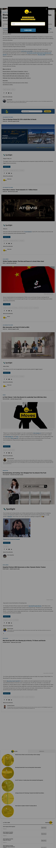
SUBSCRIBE (28, 30)
